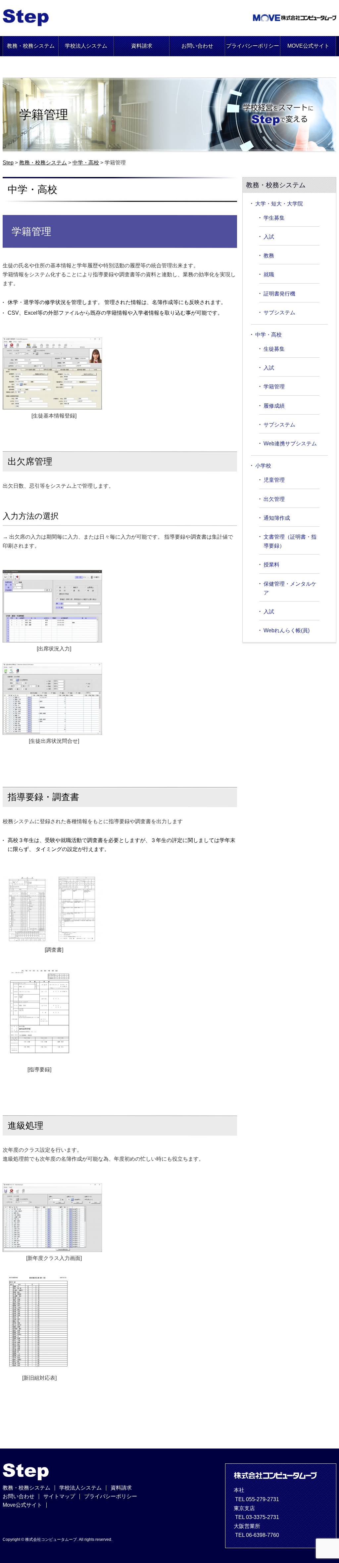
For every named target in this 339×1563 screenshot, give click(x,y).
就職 (269, 274)
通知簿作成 (277, 518)
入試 (269, 237)
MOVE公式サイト (308, 46)
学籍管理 (274, 386)
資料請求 (141, 46)
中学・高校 (268, 334)
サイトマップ (59, 1496)
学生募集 (274, 218)
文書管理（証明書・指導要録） (290, 541)
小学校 (263, 466)
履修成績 (274, 406)
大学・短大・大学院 (279, 203)
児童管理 (274, 480)
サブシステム (279, 312)
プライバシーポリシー (252, 46)
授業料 (271, 564)
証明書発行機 (279, 293)
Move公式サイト (22, 1505)
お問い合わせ (197, 46)
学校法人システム (86, 46)
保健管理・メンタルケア (290, 588)
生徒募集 (274, 349)
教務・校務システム (31, 46)
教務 (269, 255)
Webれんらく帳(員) (287, 630)
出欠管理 (274, 499)
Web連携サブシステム (290, 443)
